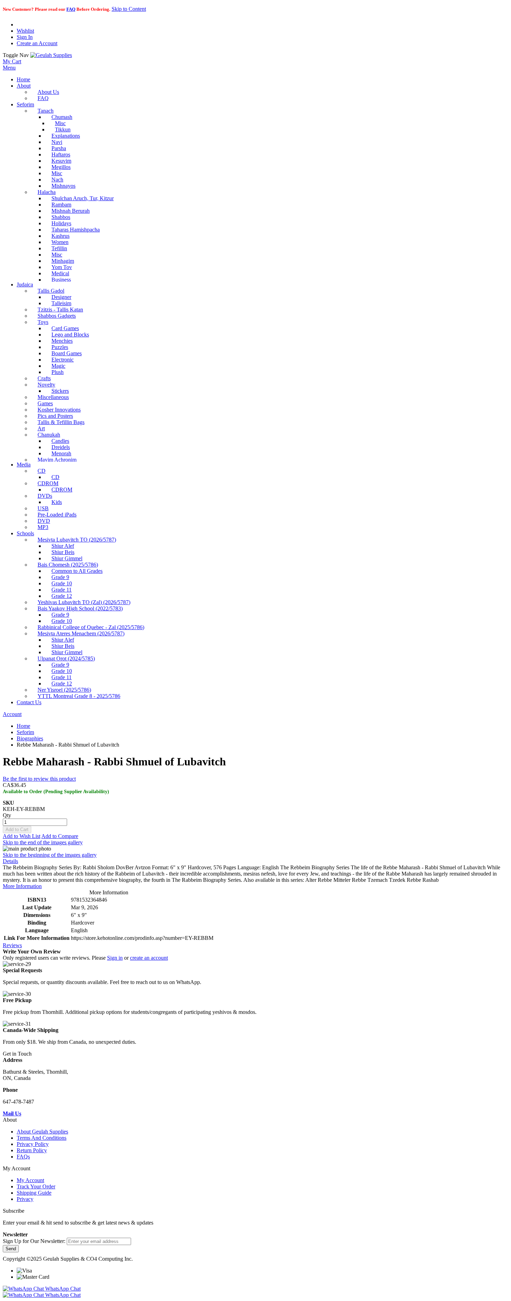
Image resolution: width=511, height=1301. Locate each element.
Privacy (25, 1199)
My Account (30, 1180)
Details (10, 861)
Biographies (30, 738)
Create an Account (37, 43)
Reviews (12, 945)
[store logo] (51, 55)
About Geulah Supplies (42, 1132)
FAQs (23, 1157)
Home (23, 726)
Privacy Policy (33, 1144)
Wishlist (25, 31)
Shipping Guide (34, 1193)
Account (12, 714)
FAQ (70, 9)
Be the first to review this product (39, 779)
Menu (9, 68)
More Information (22, 886)
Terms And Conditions (41, 1138)
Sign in (115, 958)
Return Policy (32, 1150)
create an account (149, 958)
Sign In (25, 37)
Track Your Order (36, 1186)
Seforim (25, 732)
